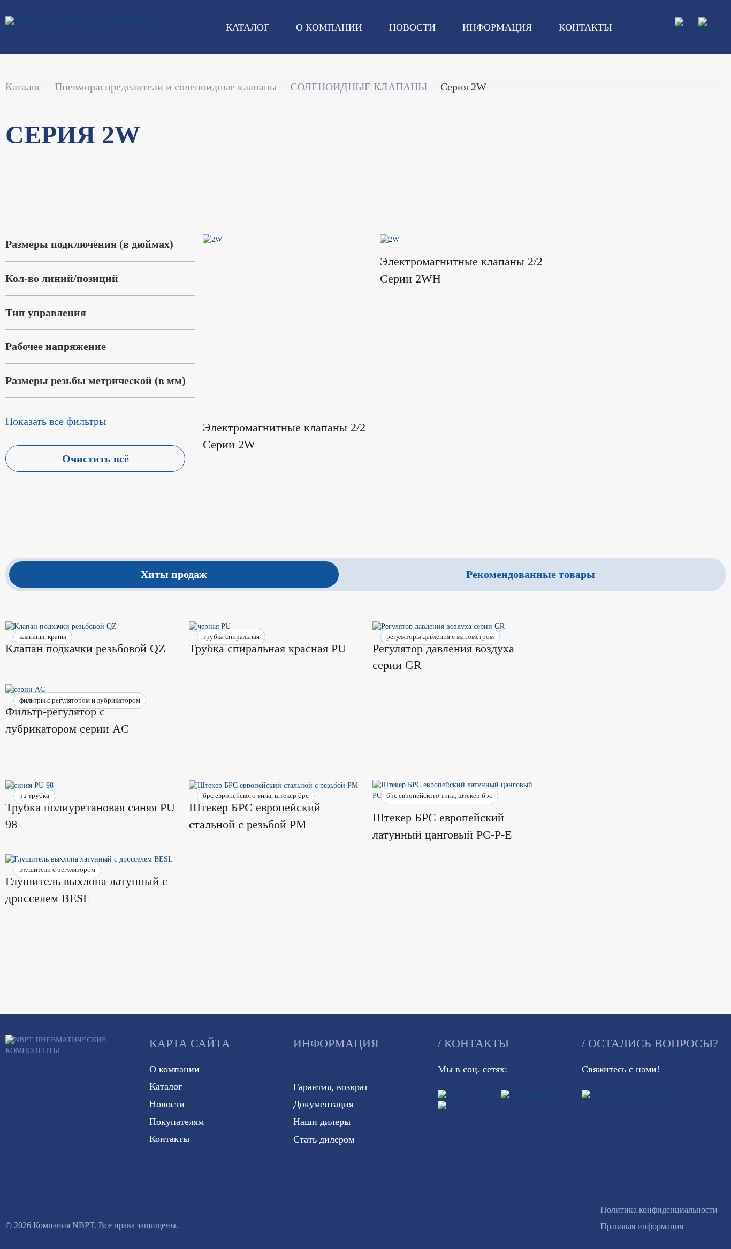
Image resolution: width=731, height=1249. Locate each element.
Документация (323, 1104)
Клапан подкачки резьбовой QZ (85, 648)
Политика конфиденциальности (659, 1209)
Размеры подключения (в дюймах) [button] (89, 244)
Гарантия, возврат (330, 1087)
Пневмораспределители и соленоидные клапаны (166, 87)
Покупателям (176, 1121)
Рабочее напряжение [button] (55, 346)
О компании (329, 27)
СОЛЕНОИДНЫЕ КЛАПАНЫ (358, 87)
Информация (497, 27)
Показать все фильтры (55, 421)
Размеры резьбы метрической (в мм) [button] (95, 380)
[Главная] (84, 21)
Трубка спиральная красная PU (267, 648)
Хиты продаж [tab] (174, 574)
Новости (412, 27)
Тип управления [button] (45, 312)
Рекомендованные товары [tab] (530, 574)
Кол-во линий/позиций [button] (61, 278)
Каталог (247, 27)
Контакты (585, 27)
